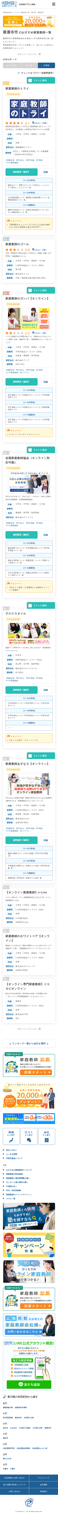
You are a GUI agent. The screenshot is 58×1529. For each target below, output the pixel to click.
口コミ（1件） (41, 250)
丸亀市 (5, 1469)
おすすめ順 (11, 65)
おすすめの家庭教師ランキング (19, 1170)
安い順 (29, 65)
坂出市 (5, 1428)
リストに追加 (40, 80)
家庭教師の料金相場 (14, 1174)
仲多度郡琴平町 (9, 1448)
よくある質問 (11, 1154)
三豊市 (12, 1469)
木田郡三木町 (29, 1418)
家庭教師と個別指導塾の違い (18, 1178)
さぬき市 (13, 1428)
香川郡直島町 (8, 1418)
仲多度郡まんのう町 (39, 1448)
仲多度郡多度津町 (23, 1448)
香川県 (33, 12)
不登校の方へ (11, 1186)
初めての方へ (11, 1150)
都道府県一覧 (25, 12)
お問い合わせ (14, 1491)
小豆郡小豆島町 (25, 1428)
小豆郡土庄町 (38, 1428)
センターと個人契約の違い (17, 1182)
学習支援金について (14, 1158)
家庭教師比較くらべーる (10, 12)
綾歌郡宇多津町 (21, 1407)
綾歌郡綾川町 (8, 1407)
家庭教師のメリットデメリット (19, 1195)
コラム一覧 (10, 1199)
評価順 (47, 65)
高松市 (5, 1438)
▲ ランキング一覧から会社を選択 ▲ (29, 1043)
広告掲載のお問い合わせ (14, 1478)
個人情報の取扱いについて (14, 1485)
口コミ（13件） (41, 123)
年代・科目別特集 (13, 1190)
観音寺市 (18, 1418)
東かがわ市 (7, 1459)
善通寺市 (48, 1428)
